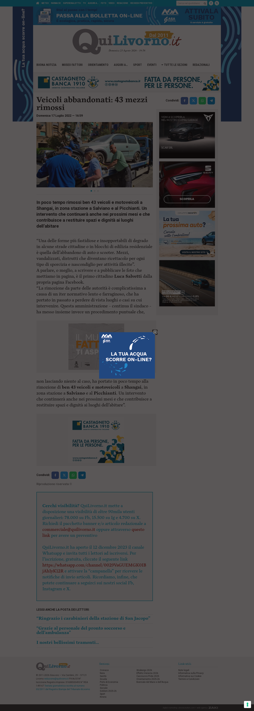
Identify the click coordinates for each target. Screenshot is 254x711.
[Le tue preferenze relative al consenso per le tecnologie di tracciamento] (247, 704)
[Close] (154, 332)
